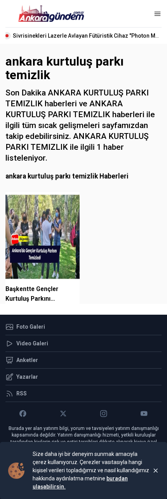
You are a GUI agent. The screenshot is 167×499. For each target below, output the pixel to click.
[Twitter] (63, 413)
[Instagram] (103, 413)
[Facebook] (22, 413)
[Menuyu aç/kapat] (157, 14)
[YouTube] (144, 413)
